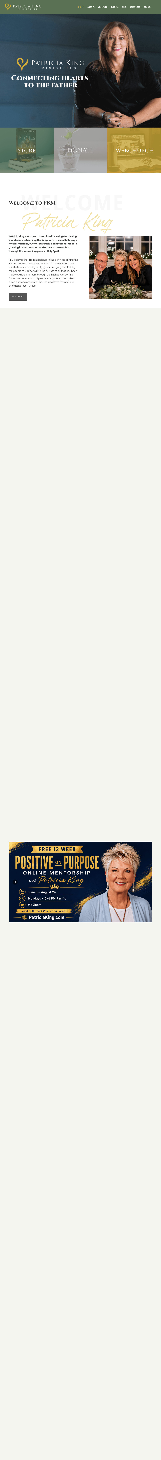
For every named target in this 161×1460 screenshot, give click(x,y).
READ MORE (18, 296)
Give (124, 7)
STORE (147, 7)
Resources (135, 7)
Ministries (102, 7)
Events (114, 7)
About (90, 7)
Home (80, 7)
